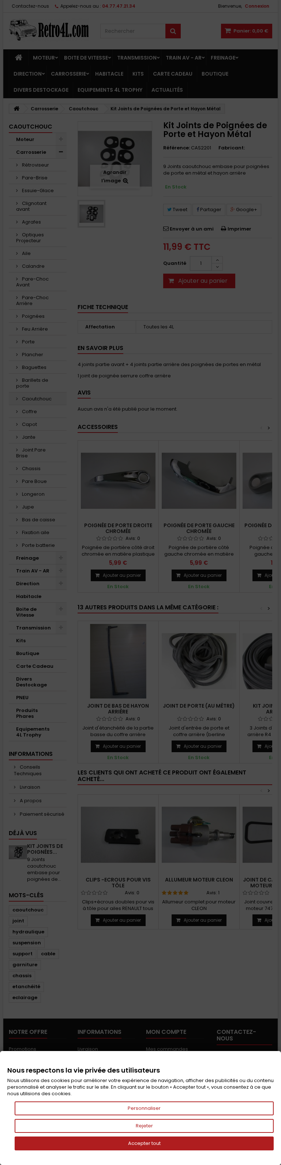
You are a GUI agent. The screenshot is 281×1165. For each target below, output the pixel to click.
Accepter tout (144, 1143)
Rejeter (144, 1125)
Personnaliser (144, 1108)
